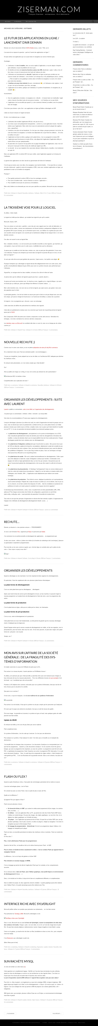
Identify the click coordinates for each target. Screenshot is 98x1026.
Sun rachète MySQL (19, 961)
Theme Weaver (61, 1022)
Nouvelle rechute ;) (19, 342)
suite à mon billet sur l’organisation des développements (38, 409)
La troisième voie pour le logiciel (30, 207)
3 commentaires (35, 949)
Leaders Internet (48, 947)
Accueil (8, 21)
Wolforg (81, 1022)
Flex (18, 531)
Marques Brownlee (78, 112)
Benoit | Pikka (77, 90)
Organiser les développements (28, 570)
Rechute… (11, 522)
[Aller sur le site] (14, 918)
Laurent (6, 409)
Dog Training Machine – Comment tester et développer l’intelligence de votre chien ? (83, 52)
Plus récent (57, 1013)
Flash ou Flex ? (15, 776)
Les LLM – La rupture (79, 38)
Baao (29, 531)
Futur (23, 330)
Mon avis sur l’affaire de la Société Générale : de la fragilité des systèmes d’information (31, 657)
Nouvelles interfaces (28, 193)
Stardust (75, 144)
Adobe (43, 531)
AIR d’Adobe (30, 48)
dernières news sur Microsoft (14, 323)
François (58, 193)
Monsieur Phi (76, 120)
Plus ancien (10, 1013)
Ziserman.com (49, 9)
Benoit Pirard (76, 107)
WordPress (35, 1022)
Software (13, 193)
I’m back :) (76, 41)
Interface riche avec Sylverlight (30, 904)
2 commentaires (19, 387)
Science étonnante (78, 132)
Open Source (35, 1000)
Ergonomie (40, 947)
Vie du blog (31, 558)
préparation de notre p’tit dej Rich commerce (45, 347)
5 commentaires (53, 330)
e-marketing (14, 947)
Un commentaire (8, 195)
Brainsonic (10, 938)
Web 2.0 (42, 193)
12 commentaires (49, 640)
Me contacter (31, 21)
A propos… (18, 21)
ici (24, 966)
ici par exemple (53, 678)
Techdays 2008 (19, 913)
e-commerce (14, 385)
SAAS (13, 312)
